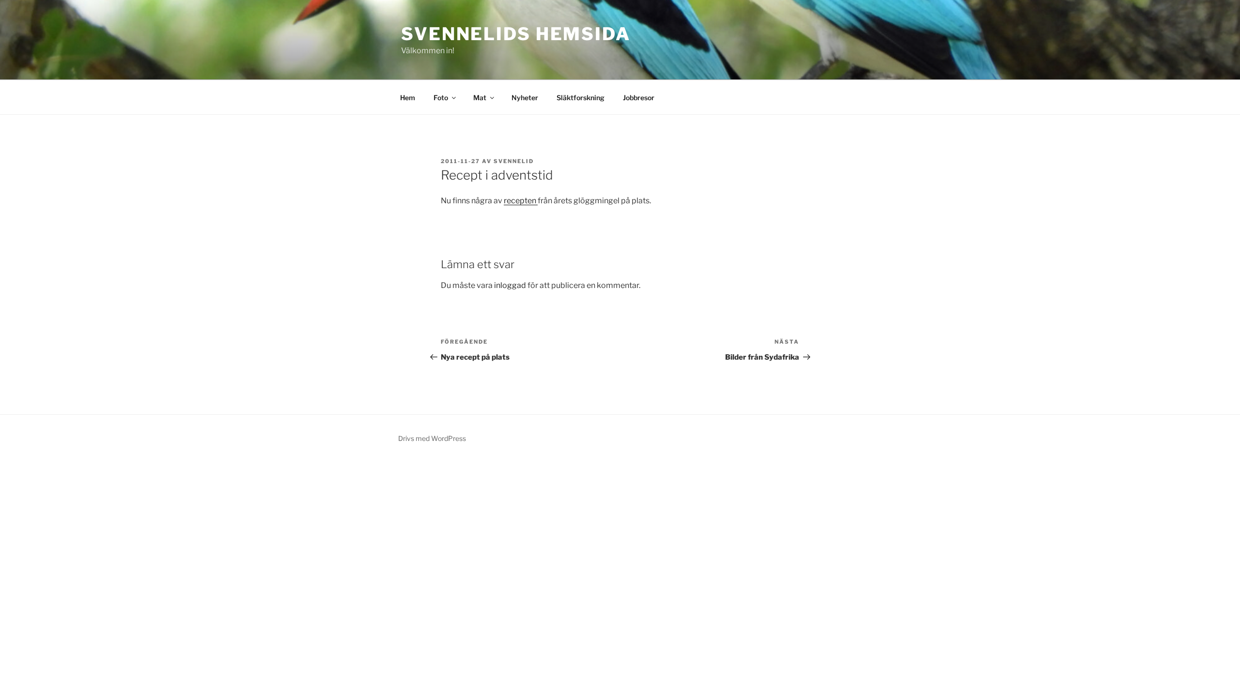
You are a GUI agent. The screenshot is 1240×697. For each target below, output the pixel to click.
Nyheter (525, 97)
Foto (441, 97)
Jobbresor (638, 97)
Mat (479, 97)
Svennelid (514, 161)
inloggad (510, 285)
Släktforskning (580, 97)
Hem (407, 97)
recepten (521, 200)
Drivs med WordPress (432, 438)
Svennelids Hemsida (516, 34)
